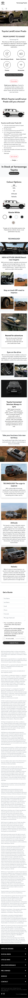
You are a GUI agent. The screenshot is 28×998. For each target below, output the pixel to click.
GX (14, 185)
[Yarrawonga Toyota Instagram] (4, 994)
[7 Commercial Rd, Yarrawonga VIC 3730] (6, 8)
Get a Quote (14, 156)
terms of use (21, 628)
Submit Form (14, 643)
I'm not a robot (10, 638)
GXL (14, 188)
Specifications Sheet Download (14, 75)
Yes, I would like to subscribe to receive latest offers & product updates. (12, 624)
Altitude (14, 194)
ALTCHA (22, 638)
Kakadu (14, 196)
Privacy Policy (13, 989)
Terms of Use (19, 989)
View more (6, 153)
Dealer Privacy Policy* (10, 635)
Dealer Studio (24, 994)
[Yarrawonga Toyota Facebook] (2, 994)
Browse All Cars (14, 173)
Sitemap (8, 989)
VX (14, 191)
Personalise (14, 81)
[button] (25, 8)
